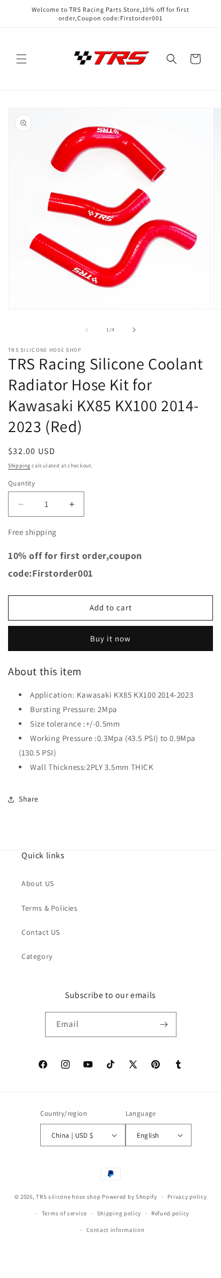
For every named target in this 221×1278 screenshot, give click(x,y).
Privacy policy (187, 1196)
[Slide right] (134, 330)
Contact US (40, 932)
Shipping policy (119, 1213)
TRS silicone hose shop (68, 1196)
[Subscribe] (164, 1024)
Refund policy (170, 1213)
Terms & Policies (49, 908)
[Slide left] (87, 330)
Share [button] (29, 799)
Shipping (19, 465)
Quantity (21, 483)
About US (37, 883)
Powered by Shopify (129, 1196)
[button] (21, 59)
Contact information (115, 1230)
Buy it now (110, 638)
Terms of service (64, 1213)
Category (37, 956)
